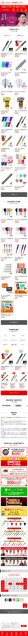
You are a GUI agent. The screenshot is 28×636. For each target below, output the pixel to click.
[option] (14, 19)
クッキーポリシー (14, 627)
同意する (23, 626)
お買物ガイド (10, 612)
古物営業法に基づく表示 (16, 612)
